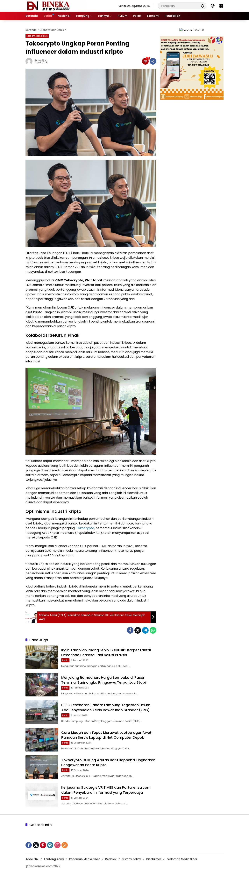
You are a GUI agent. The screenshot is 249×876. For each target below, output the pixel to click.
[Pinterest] (43, 845)
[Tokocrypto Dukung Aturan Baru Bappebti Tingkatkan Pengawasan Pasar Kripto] (41, 767)
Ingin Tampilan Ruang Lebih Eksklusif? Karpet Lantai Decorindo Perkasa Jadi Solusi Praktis (106, 652)
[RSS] (64, 845)
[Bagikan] (153, 61)
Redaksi (110, 859)
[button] (202, 6)
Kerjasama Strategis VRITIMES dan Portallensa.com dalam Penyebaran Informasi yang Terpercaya (106, 790)
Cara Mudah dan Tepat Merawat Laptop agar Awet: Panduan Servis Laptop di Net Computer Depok (106, 735)
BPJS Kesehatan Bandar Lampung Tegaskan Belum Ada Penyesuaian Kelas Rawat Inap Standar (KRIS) (105, 707)
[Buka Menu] (221, 6)
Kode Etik (31, 859)
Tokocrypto (85, 528)
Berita (65, 660)
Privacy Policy (131, 859)
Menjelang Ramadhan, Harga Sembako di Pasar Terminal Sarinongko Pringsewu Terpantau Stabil (103, 680)
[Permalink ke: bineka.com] (29, 61)
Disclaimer (153, 859)
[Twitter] (137, 630)
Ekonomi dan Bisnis (37, 35)
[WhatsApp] (153, 630)
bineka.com (40, 60)
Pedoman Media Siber (84, 859)
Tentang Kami (54, 859)
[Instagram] (57, 845)
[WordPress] (50, 845)
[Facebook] (130, 630)
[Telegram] (145, 630)
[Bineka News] (55, 6)
